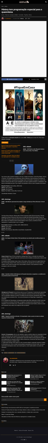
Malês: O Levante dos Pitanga (8, 414)
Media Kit (16, 430)
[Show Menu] (2, 2)
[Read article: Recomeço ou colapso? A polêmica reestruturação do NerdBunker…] (27, 383)
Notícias (6, 6)
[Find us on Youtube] (24, 439)
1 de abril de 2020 (16, 18)
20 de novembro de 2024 (36, 390)
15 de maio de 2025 (12, 392)
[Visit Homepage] (24, 2)
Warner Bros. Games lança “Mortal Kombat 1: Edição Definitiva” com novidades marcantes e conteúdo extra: (14, 389)
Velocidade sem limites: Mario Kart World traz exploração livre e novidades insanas (14, 382)
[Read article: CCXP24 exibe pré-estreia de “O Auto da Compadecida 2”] (27, 389)
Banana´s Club (30, 430)
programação (11, 352)
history (5, 352)
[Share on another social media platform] (45, 79)
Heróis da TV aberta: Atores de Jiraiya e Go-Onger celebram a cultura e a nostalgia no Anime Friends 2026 (11, 152)
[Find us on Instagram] (22, 439)
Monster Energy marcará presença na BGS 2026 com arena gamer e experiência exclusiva (11, 147)
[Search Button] (45, 2)
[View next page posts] (13, 161)
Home (3, 6)
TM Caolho (21, 437)
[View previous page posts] (10, 161)
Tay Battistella (8, 18)
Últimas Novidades (21, 352)
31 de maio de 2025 (35, 384)
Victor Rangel (29, 437)
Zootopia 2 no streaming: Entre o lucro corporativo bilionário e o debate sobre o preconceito (20, 412)
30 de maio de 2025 (12, 385)
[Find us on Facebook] (21, 439)
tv (15, 352)
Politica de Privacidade (23, 430)
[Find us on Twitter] (25, 439)
